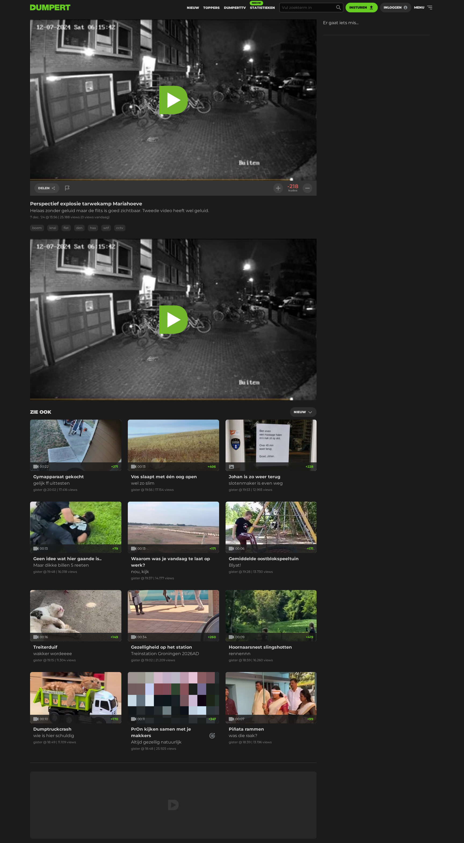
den (79, 228)
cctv (119, 228)
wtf (106, 228)
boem (37, 228)
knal (52, 228)
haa (93, 228)
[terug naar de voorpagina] (50, 7)
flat (66, 228)
